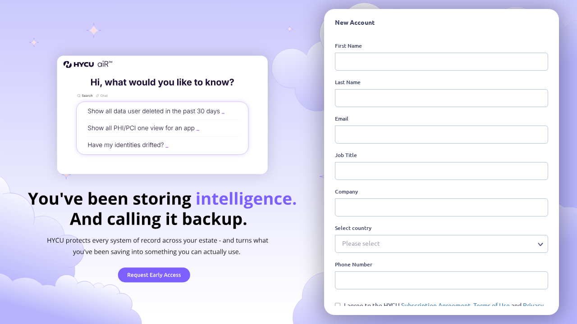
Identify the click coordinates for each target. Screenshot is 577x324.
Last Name (348, 82)
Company (346, 191)
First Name (348, 46)
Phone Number (353, 264)
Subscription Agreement (436, 305)
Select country (353, 228)
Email (341, 119)
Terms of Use (492, 305)
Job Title (346, 155)
